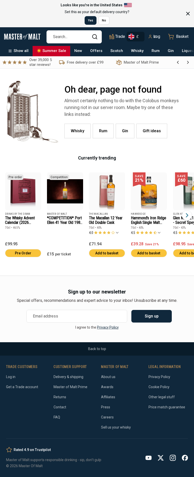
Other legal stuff (162, 397)
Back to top (97, 349)
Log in (156, 36)
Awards (107, 387)
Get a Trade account (22, 387)
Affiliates (108, 397)
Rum (156, 50)
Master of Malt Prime (70, 387)
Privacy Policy (108, 327)
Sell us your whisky (116, 427)
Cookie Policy (159, 387)
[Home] (22, 37)
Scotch (116, 50)
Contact (60, 407)
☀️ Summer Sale (51, 50)
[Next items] (187, 215)
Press (105, 407)
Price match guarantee (167, 407)
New (78, 50)
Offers (96, 50)
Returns (60, 397)
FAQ (57, 417)
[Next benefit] (188, 62)
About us (108, 377)
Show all (21, 50)
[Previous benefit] (178, 62)
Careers (107, 417)
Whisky (137, 50)
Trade (120, 36)
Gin (171, 50)
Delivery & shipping (68, 377)
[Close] (188, 14)
